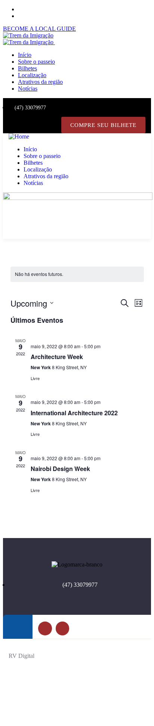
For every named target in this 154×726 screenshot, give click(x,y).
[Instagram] (52, 125)
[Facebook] (36, 125)
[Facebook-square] (45, 628)
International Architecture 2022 (74, 412)
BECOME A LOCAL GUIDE (39, 28)
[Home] (19, 136)
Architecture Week (57, 356)
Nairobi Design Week (60, 468)
